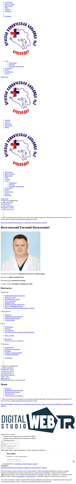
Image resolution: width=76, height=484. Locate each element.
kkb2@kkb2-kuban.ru (8, 375)
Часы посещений (10, 301)
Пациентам (8, 2)
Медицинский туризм (12, 299)
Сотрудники (9, 72)
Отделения (8, 68)
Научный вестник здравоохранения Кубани (19, 332)
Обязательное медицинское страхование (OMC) (19, 436)
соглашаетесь (30, 476)
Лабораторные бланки (12, 318)
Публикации (9, 327)
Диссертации (9, 330)
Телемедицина (10, 320)
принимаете (20, 476)
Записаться (4, 77)
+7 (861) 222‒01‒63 (7, 209)
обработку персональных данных (26, 464)
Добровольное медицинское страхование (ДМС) (19, 438)
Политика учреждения (16, 66)
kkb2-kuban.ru (5, 378)
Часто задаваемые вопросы (14, 306)
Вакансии (8, 11)
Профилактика (10, 303)
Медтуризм (8, 6)
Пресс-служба (9, 4)
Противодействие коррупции (15, 304)
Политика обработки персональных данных (20, 308)
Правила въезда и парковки (14, 341)
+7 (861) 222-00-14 (7, 206)
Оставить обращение (12, 354)
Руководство (9, 347)
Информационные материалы (15, 295)
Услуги (7, 73)
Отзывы (7, 9)
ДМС (6, 8)
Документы (13, 63)
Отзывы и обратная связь (13, 353)
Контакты (8, 16)
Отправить (5, 466)
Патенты (8, 328)
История (11, 65)
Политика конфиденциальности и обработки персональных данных (24, 222)
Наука (7, 70)
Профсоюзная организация (14, 316)
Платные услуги (10, 297)
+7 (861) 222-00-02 (7, 202)
